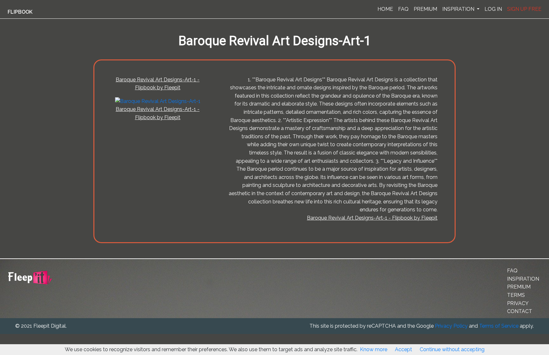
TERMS (516, 295)
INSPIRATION (459, 9)
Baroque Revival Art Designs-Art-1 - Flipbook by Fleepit (372, 218)
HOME (385, 9)
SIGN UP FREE (524, 9)
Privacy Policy (451, 326)
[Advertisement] (33, 156)
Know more (373, 349)
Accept (403, 349)
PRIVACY (518, 303)
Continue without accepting (452, 349)
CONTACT (519, 311)
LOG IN (493, 9)
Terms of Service (498, 326)
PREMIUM (425, 9)
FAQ (403, 9)
